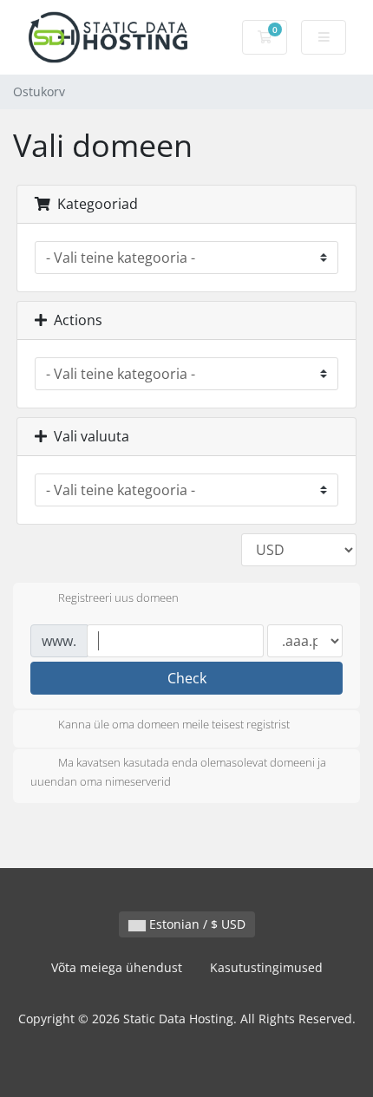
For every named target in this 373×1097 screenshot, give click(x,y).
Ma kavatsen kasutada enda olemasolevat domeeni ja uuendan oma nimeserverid (178, 772)
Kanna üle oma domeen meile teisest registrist (174, 725)
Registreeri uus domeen (118, 597)
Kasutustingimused (266, 967)
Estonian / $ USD (195, 924)
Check (186, 678)
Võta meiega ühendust (116, 967)
